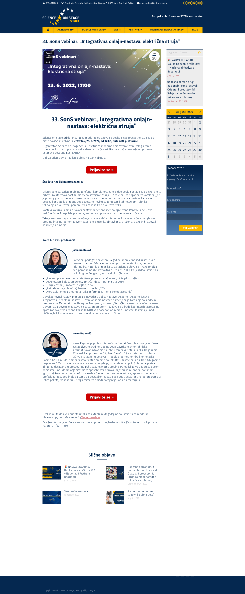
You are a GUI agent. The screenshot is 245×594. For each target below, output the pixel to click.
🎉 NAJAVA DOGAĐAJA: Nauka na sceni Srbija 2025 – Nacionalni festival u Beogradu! (80, 471)
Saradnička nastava (76, 491)
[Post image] (51, 473)
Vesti (48, 62)
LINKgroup (92, 590)
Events (49, 53)
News (48, 57)
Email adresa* (174, 188)
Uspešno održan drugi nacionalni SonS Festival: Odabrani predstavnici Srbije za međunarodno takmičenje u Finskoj (142, 473)
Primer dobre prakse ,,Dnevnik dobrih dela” (141, 493)
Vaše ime (171, 211)
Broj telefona (173, 200)
